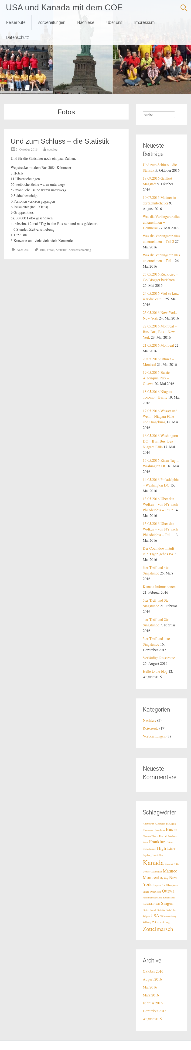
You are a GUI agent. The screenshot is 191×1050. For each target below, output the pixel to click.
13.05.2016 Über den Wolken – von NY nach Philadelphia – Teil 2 (160, 504)
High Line (166, 848)
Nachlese (85, 22)
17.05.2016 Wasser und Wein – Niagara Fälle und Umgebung (160, 416)
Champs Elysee (150, 836)
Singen (167, 903)
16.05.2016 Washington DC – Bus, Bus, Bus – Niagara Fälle (160, 441)
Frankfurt (157, 841)
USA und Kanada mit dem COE (64, 7)
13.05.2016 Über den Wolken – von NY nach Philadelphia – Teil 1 (160, 529)
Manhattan (156, 871)
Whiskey (147, 922)
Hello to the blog (155, 671)
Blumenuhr (148, 830)
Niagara (157, 885)
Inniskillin (158, 855)
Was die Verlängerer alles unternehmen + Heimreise (161, 222)
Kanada (153, 862)
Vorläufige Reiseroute (159, 657)
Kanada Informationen (159, 586)
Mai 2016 (150, 987)
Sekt (158, 903)
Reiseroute (16, 22)
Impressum (144, 22)
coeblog (52, 149)
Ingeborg (147, 855)
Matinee (170, 871)
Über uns (114, 22)
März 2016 (151, 994)
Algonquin (160, 823)
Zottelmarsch (158, 929)
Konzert (169, 864)
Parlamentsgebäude (152, 897)
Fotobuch (172, 836)
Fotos (50, 249)
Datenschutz (17, 37)
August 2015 (152, 1018)
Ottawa (168, 891)
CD (175, 830)
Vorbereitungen (51, 22)
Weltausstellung (168, 916)
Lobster (146, 871)
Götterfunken (149, 848)
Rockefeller (149, 903)
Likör (176, 864)
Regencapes (169, 897)
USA (154, 915)
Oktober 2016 (153, 971)
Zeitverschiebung (79, 249)
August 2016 (152, 979)
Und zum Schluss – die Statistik (60, 141)
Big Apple (171, 823)
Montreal (151, 877)
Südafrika (171, 910)
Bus (42, 249)
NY (163, 885)
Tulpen (146, 916)
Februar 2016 (153, 1002)
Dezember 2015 (154, 1010)
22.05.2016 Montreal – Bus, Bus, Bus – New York (160, 331)
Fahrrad (163, 836)
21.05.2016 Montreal (158, 345)
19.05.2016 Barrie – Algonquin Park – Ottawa (157, 378)
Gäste (170, 842)
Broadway (160, 830)
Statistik (61, 249)
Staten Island (149, 910)
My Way (164, 878)
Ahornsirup (148, 823)
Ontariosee (155, 891)
